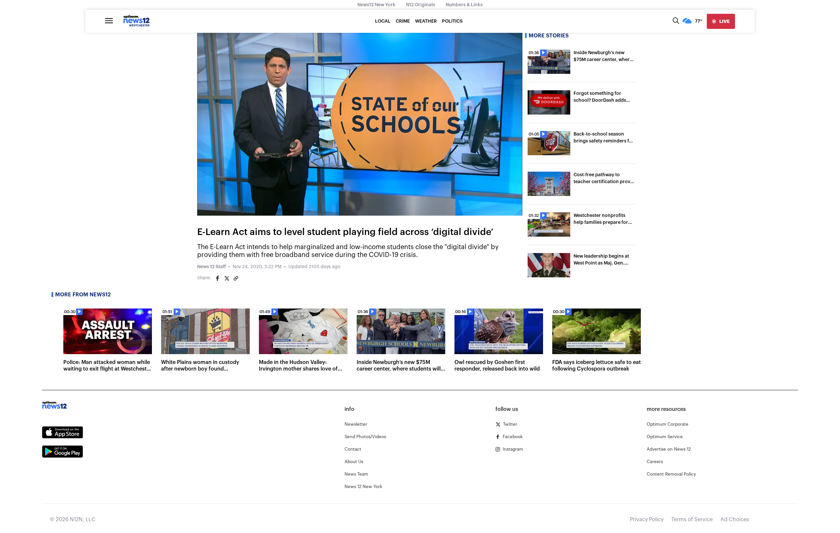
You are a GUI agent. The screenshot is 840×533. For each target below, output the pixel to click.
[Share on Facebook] (217, 278)
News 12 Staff (211, 267)
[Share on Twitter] (226, 278)
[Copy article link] (236, 278)
